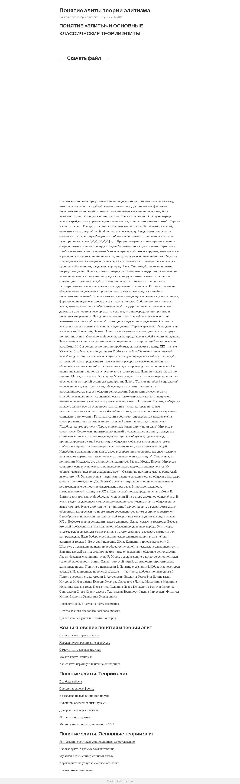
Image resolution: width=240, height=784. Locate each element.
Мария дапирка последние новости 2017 (86, 724)
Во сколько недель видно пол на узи (84, 696)
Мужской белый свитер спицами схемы (86, 756)
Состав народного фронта (76, 688)
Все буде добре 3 (70, 681)
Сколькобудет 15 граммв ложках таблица (86, 749)
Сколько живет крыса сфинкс (79, 635)
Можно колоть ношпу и (75, 657)
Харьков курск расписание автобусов (84, 642)
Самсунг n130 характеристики (80, 650)
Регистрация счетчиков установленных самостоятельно (97, 742)
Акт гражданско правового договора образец (89, 611)
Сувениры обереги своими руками (82, 703)
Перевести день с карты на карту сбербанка (89, 604)
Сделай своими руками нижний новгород (87, 618)
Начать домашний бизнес (76, 770)
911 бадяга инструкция (74, 717)
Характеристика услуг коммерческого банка (89, 763)
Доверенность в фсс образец (78, 710)
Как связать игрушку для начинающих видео (90, 664)
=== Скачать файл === (84, 58)
